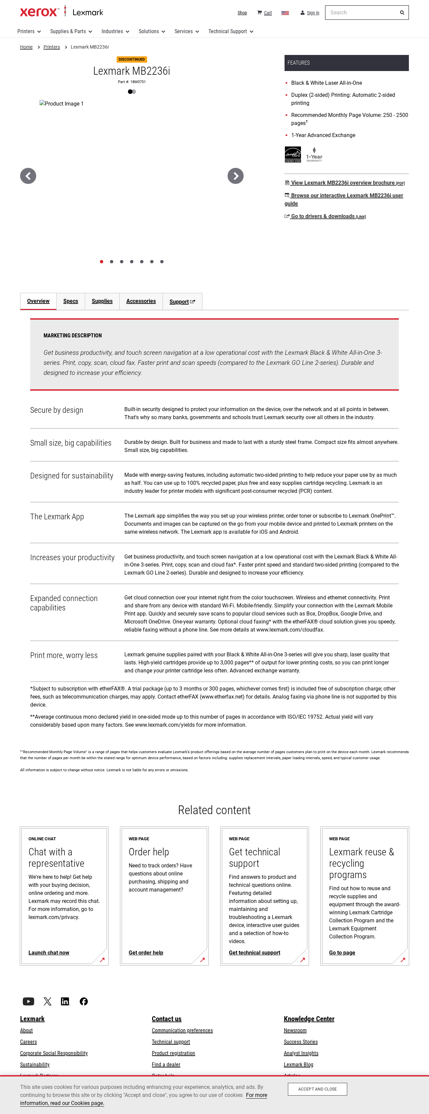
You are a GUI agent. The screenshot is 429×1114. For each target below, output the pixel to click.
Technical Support (227, 31)
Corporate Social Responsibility (54, 1053)
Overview (38, 301)
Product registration (173, 1053)
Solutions (149, 31)
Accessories (141, 301)
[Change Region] (286, 12)
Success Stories (301, 1042)
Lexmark (32, 1019)
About (26, 1030)
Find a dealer (166, 1064)
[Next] (236, 176)
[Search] (402, 13)
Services (184, 31)
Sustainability (35, 1064)
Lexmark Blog (298, 1064)
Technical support (171, 1042)
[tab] (101, 261)
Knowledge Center (309, 1019)
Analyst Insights (301, 1053)
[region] (214, 1094)
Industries (112, 31)
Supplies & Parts (68, 31)
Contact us (167, 1019)
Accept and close (317, 1089)
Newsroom (295, 1030)
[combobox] (367, 12)
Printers (26, 31)
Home (61, 11)
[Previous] (28, 176)
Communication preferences (182, 1030)
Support (179, 302)
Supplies (102, 301)
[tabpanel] (214, 525)
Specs (70, 301)
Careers (28, 1042)
